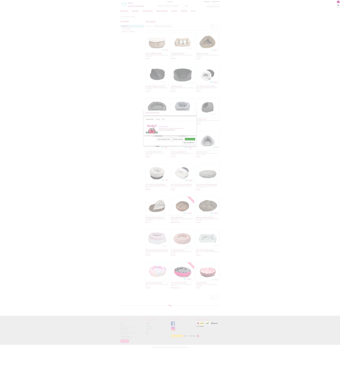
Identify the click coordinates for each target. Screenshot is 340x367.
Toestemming (149, 119)
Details (158, 119)
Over (163, 119)
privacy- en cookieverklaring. (167, 130)
